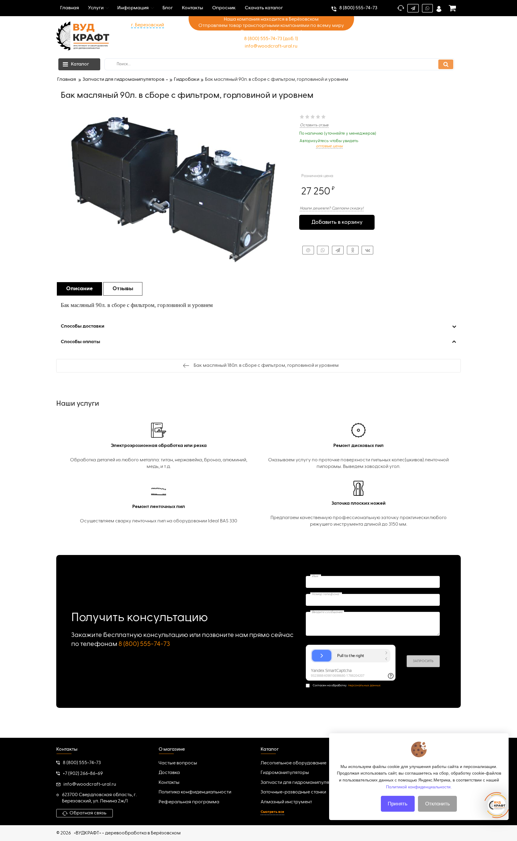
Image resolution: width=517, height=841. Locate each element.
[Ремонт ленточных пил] (158, 504)
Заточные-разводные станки (293, 792)
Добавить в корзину (337, 222)
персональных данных (364, 685)
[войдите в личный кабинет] (439, 8)
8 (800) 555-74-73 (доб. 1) (271, 39)
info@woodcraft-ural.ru (271, 46)
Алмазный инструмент (286, 802)
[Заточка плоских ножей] (358, 504)
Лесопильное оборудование (293, 763)
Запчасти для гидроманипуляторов (301, 782)
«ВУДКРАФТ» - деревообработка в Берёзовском (127, 833)
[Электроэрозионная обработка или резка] (158, 446)
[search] (445, 64)
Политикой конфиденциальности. (419, 786)
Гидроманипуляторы (285, 772)
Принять (397, 804)
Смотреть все (272, 812)
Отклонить (437, 804)
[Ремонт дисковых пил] (358, 446)
